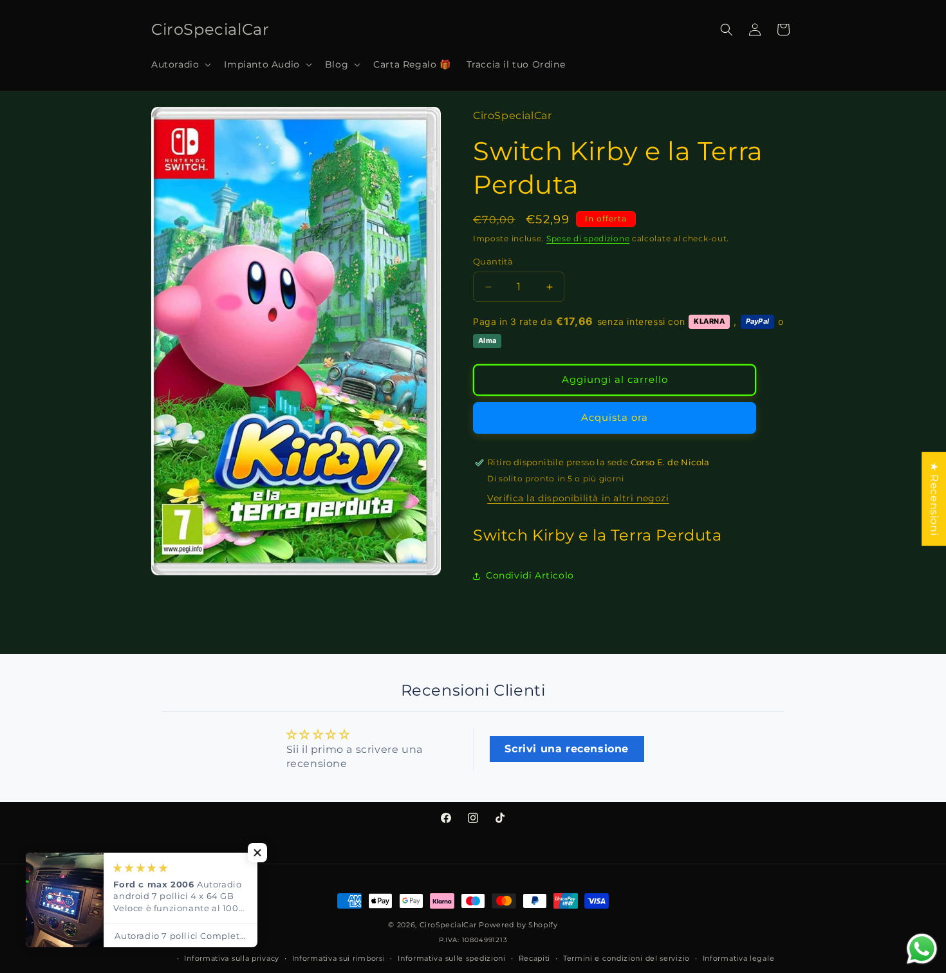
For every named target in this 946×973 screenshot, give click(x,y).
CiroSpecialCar (448, 924)
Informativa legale (739, 958)
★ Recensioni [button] (934, 498)
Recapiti (535, 958)
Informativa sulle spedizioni (452, 958)
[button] (180, 64)
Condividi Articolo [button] (530, 575)
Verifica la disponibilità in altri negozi (578, 498)
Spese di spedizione (587, 238)
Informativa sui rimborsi (338, 958)
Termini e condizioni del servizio (626, 958)
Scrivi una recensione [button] (567, 749)
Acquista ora (614, 417)
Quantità (493, 261)
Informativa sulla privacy (231, 958)
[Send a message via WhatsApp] (922, 949)
